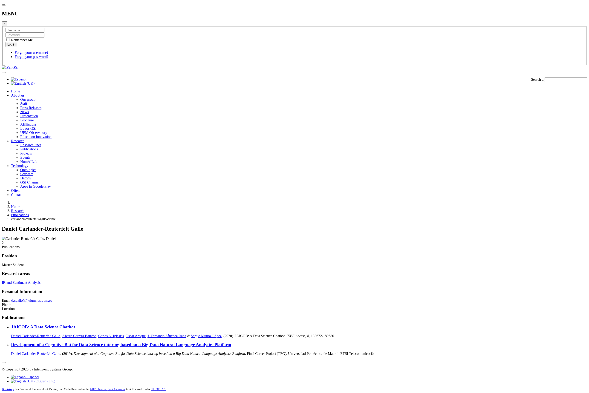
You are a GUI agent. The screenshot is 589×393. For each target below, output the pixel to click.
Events (25, 157)
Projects (26, 153)
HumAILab (28, 162)
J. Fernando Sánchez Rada (166, 336)
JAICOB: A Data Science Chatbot (43, 326)
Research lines (30, 145)
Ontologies (28, 170)
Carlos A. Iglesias (111, 336)
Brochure (27, 120)
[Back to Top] (4, 362)
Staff (23, 104)
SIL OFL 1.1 (158, 389)
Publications (29, 149)
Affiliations (28, 124)
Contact (16, 195)
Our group (27, 99)
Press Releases (30, 108)
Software (26, 174)
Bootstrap (8, 389)
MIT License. (98, 389)
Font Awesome (116, 389)
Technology (19, 166)
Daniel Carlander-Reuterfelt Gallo (35, 336)
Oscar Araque (136, 336)
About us (17, 95)
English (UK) (45, 381)
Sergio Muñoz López (206, 336)
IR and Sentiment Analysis (21, 282)
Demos (25, 178)
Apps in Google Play (35, 186)
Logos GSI (28, 128)
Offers (15, 190)
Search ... (538, 79)
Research (17, 141)
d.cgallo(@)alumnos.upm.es (31, 300)
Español (32, 377)
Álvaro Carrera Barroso (79, 336)
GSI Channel (29, 182)
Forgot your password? (31, 57)
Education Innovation (36, 137)
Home (15, 91)
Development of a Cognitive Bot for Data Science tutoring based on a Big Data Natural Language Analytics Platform (121, 344)
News (24, 112)
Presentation (29, 116)
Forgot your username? (31, 53)
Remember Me (21, 40)
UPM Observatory (33, 133)
